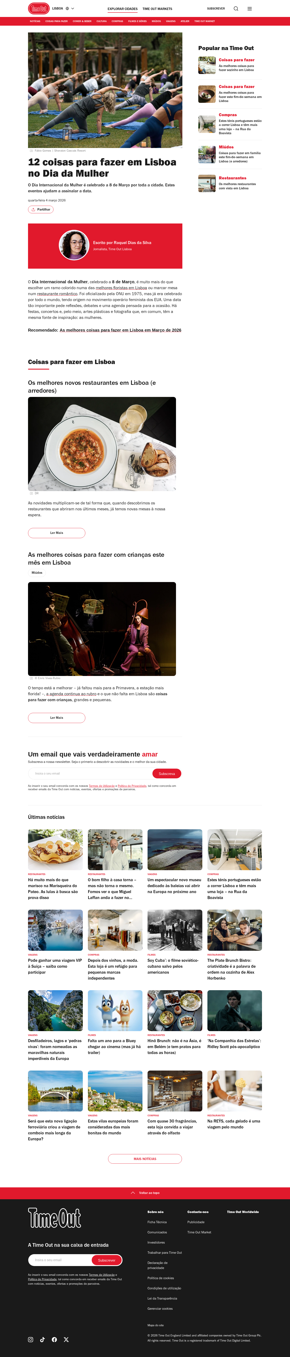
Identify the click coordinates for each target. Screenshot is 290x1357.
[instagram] (30, 1339)
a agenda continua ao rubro (71, 694)
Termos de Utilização (102, 786)
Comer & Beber (82, 21)
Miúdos (156, 21)
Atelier (185, 21)
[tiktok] (42, 1339)
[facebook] (54, 1339)
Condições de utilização (164, 1288)
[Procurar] (236, 8)
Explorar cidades (123, 9)
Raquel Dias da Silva (132, 243)
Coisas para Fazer (56, 21)
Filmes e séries (137, 21)
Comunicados (157, 1232)
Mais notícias (145, 1159)
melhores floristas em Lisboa (121, 288)
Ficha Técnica (157, 1222)
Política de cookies (161, 1278)
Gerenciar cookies (160, 1309)
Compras (117, 21)
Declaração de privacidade (158, 1266)
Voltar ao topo (149, 1193)
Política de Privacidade (132, 786)
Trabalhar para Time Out (165, 1253)
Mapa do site (156, 1325)
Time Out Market (204, 21)
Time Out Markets (157, 9)
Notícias (35, 21)
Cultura (102, 21)
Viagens (171, 21)
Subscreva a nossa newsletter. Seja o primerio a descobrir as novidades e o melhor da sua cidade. (97, 762)
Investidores (156, 1243)
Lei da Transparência (162, 1299)
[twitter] (66, 1339)
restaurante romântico (57, 294)
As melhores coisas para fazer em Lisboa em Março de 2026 (120, 330)
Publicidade (195, 1222)
